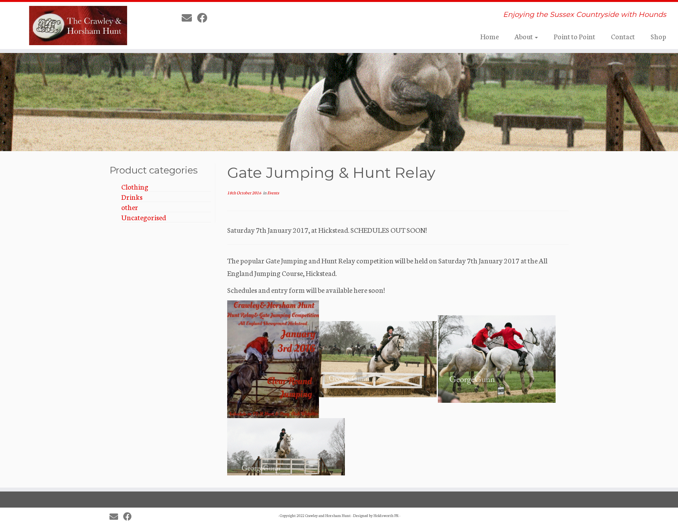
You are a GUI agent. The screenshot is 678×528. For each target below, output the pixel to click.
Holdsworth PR (386, 515)
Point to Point (574, 36)
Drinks (131, 197)
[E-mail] (189, 17)
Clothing (134, 186)
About (524, 36)
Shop (658, 36)
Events (273, 192)
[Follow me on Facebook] (204, 17)
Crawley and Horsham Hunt (328, 515)
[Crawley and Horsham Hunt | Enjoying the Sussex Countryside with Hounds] (78, 25)
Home (489, 36)
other (129, 207)
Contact (623, 36)
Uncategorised (143, 217)
